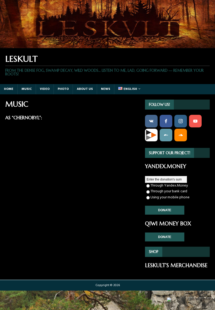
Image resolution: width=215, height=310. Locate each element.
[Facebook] (166, 121)
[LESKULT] (107, 45)
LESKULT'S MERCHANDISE (176, 265)
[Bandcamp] (166, 135)
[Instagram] (180, 121)
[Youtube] (195, 121)
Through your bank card (168, 191)
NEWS (105, 89)
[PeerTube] (151, 135)
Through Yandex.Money (169, 186)
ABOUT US (85, 89)
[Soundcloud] (180, 135)
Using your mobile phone (170, 197)
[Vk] (151, 121)
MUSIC (27, 89)
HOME (8, 89)
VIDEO (45, 89)
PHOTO (63, 89)
